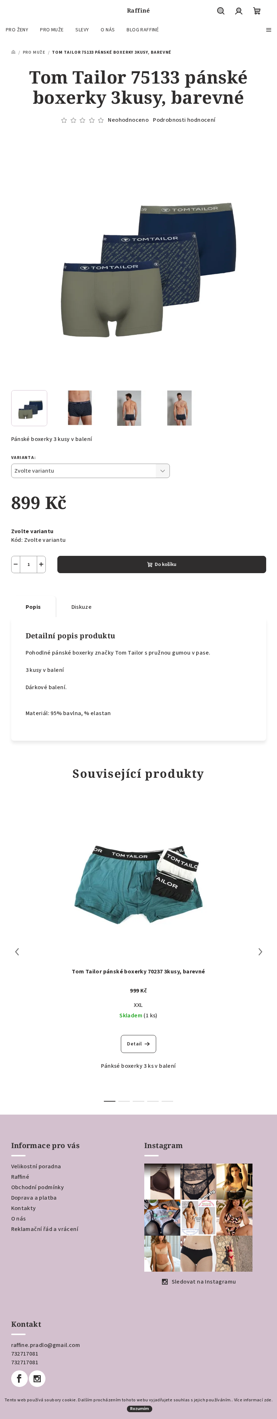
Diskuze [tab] (81, 607)
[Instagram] (37, 1378)
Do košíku (165, 564)
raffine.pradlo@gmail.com (45, 1345)
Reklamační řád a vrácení (45, 1229)
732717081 (25, 1354)
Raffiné (20, 1177)
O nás (18, 1219)
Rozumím (139, 1409)
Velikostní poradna (36, 1166)
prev (17, 952)
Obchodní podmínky (37, 1187)
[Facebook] (19, 1378)
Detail (134, 1044)
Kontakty (23, 1208)
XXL (138, 1005)
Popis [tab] (33, 607)
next (260, 952)
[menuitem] (17, 30)
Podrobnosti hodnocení (184, 120)
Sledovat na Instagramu (204, 1282)
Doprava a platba (34, 1198)
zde (268, 1400)
